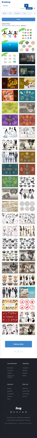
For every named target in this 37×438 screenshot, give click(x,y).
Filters (18, 19)
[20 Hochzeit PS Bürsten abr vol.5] (27, 132)
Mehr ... (9, 399)
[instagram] (20, 412)
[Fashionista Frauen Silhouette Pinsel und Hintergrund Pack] (10, 34)
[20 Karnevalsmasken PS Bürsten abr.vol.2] (27, 144)
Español (9, 391)
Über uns (25, 388)
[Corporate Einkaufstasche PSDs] (10, 58)
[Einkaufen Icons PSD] (27, 34)
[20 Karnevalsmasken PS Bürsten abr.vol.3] (27, 255)
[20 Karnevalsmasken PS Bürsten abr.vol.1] (10, 194)
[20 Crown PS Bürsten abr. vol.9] (10, 280)
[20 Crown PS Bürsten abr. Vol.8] (10, 255)
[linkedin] (26, 412)
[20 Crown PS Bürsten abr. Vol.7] (27, 181)
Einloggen (22, 8)
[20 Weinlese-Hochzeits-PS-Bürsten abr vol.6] (10, 218)
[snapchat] (23, 412)
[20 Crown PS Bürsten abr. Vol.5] (10, 243)
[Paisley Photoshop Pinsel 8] (10, 108)
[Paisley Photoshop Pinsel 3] (10, 169)
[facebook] (11, 412)
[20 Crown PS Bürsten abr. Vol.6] (27, 243)
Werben (25, 370)
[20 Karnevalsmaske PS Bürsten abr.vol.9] (27, 329)
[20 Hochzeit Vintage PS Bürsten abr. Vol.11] (27, 317)
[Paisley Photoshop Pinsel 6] (27, 120)
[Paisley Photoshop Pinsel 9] (10, 181)
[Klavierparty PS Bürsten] (10, 206)
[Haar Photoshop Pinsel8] (10, 304)
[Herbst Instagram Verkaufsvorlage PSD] (27, 58)
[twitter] (14, 412)
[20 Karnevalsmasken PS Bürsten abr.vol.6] (10, 268)
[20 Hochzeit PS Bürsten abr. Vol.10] (10, 144)
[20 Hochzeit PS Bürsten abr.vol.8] (27, 231)
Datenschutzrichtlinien (25, 423)
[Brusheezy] (6, 2)
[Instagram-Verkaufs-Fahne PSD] (27, 292)
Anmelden (29, 8)
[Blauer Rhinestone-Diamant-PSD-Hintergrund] (10, 46)
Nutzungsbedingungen (10, 423)
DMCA (24, 375)
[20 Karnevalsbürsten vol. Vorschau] (27, 194)
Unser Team (26, 391)
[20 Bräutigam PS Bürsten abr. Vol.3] (10, 157)
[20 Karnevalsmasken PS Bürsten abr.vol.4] (27, 108)
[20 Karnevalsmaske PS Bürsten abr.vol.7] (27, 268)
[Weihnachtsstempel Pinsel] (27, 304)
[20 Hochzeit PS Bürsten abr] (10, 231)
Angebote (25, 368)
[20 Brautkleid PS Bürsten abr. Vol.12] (10, 132)
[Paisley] (27, 157)
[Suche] (26, 5)
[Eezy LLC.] (18, 408)
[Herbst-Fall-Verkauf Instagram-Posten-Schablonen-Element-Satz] (10, 95)
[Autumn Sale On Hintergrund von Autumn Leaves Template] (10, 83)
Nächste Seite (18, 344)
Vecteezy (10, 370)
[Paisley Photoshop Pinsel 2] (27, 95)
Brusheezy (10, 368)
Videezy (9, 373)
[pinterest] (17, 412)
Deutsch (9, 396)
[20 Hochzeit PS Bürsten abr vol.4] (27, 218)
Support (25, 373)
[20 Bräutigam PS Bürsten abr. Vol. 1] (27, 280)
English (9, 388)
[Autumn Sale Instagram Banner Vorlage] (27, 83)
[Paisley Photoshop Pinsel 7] (27, 169)
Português (10, 393)
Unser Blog (26, 393)
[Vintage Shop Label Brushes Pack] (27, 46)
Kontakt (25, 396)
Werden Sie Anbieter (10, 376)
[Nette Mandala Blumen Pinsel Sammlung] (27, 206)
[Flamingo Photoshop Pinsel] (10, 317)
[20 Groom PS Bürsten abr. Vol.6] (10, 292)
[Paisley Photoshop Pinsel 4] (10, 120)
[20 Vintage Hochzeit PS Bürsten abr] (10, 329)
